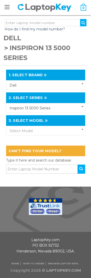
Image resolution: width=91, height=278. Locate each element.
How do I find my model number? (35, 29)
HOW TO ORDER (33, 263)
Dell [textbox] (13, 85)
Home (15, 263)
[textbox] (46, 130)
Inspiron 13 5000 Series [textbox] (30, 108)
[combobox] (45, 85)
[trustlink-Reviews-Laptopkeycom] (45, 206)
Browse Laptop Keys (63, 263)
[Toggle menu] (10, 7)
